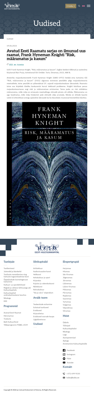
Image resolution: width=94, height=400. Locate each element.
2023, (11, 64)
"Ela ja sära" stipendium (43, 293)
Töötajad (66, 326)
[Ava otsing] (79, 6)
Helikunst (37, 274)
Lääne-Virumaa (69, 287)
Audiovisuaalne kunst (42, 271)
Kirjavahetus (38, 313)
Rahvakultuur (38, 290)
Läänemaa (67, 283)
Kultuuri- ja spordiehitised (14, 285)
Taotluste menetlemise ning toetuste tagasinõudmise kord (16, 275)
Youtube (70, 363)
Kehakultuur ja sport (41, 277)
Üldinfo (66, 322)
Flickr (69, 358)
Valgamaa (67, 305)
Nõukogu (7, 298)
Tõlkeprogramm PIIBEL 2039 (16, 325)
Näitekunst (37, 287)
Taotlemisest (9, 268)
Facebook (71, 350)
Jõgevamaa (67, 277)
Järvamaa (67, 280)
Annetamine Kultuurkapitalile (75, 344)
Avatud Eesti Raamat (12, 313)
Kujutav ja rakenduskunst (43, 283)
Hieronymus (9, 316)
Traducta (7, 319)
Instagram (71, 354)
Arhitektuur (38, 268)
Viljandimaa (68, 308)
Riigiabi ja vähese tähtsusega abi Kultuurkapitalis (17, 289)
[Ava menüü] (88, 6)
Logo (65, 335)
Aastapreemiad (69, 338)
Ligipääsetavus (39, 319)
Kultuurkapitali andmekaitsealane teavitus (15, 294)
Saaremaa (67, 299)
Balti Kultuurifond (11, 322)
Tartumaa (67, 302)
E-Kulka (70, 6)
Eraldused (37, 310)
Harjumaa (67, 268)
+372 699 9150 (73, 373)
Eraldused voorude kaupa (43, 316)
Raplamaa (67, 296)
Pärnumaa (67, 293)
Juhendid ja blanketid (12, 271)
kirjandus (20, 64)
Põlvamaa (67, 290)
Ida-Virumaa (68, 274)
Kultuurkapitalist (70, 328)
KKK (5, 301)
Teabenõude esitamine (42, 304)
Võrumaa (66, 311)
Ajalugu (66, 341)
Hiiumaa (66, 271)
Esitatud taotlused (40, 307)
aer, (15, 64)
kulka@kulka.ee (72, 377)
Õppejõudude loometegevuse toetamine (16, 281)
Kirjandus (37, 280)
